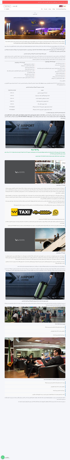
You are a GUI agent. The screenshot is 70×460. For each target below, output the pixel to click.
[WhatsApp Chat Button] (2, 457)
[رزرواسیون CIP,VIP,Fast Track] (61, 6)
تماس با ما (45, 9)
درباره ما (50, 9)
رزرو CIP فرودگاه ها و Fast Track (61, 9)
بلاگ (41, 9)
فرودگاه (53, 9)
